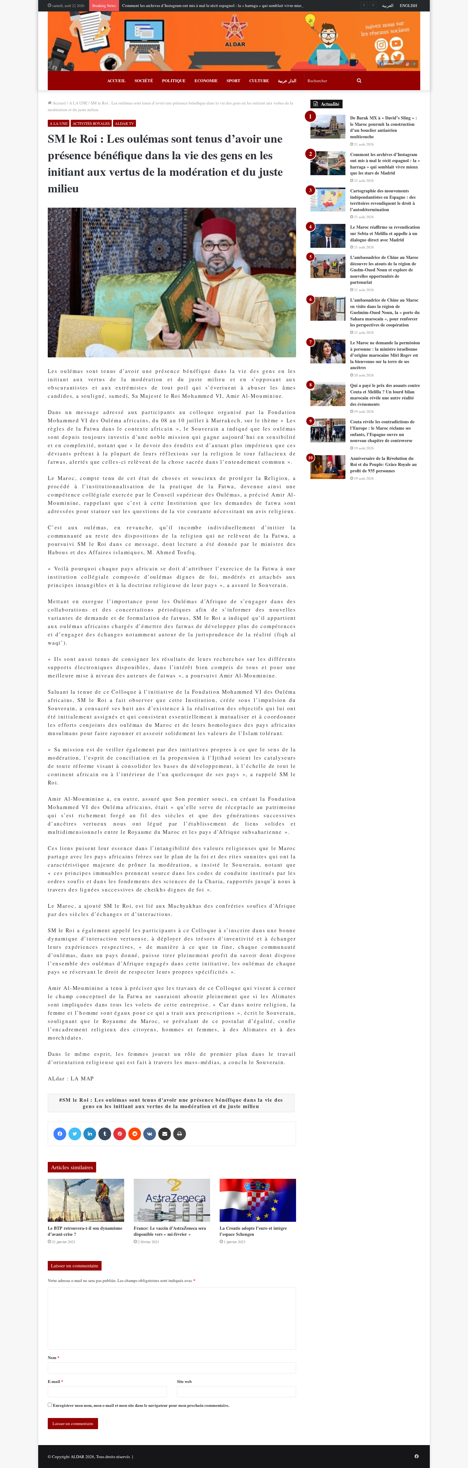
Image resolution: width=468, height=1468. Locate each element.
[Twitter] (74, 1134)
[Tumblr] (104, 1134)
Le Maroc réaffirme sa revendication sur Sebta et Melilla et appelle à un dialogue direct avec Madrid (385, 233)
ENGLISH (408, 5)
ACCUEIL (116, 80)
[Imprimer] (179, 1134)
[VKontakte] (149, 1134)
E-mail (55, 1381)
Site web (184, 1381)
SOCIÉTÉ (144, 80)
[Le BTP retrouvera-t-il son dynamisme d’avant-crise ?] (86, 1200)
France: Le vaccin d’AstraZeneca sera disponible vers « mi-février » (170, 1231)
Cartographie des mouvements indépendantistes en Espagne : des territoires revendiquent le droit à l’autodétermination (382, 200)
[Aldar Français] (234, 41)
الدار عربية (287, 80)
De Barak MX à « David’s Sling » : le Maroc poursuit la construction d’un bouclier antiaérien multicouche (383, 127)
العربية (388, 5)
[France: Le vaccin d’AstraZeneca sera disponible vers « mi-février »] (172, 1200)
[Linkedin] (89, 1134)
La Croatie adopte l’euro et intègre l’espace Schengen (253, 1231)
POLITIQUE (174, 80)
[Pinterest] (119, 1134)
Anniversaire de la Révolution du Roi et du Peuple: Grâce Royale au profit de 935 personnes (383, 464)
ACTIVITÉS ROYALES (91, 123)
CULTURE (259, 80)
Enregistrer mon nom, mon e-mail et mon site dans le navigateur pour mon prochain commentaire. (141, 1405)
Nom (54, 1357)
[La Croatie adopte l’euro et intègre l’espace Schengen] (258, 1200)
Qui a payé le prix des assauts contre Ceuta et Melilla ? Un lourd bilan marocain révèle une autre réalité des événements (385, 394)
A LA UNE (78, 103)
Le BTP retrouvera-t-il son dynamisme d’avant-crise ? (85, 1231)
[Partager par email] (164, 1134)
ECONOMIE (206, 80)
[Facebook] (59, 1134)
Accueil (59, 103)
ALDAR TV (124, 123)
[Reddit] (134, 1134)
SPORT (233, 80)
